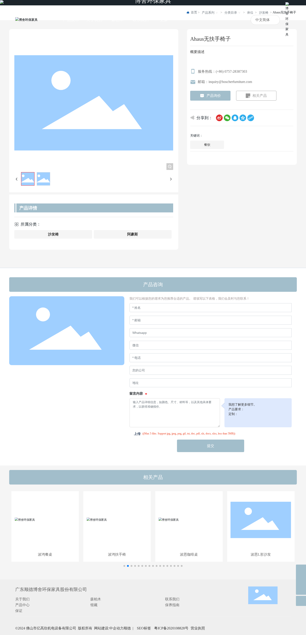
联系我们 (172, 599)
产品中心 (22, 605)
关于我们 (22, 599)
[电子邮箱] (301, 580)
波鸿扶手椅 (117, 554)
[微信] (227, 117)
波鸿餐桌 (45, 554)
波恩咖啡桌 (189, 554)
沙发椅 (53, 234)
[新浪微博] (219, 117)
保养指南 (172, 605)
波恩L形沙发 (261, 554)
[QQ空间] (242, 117)
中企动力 (116, 628)
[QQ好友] (235, 117)
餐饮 (207, 144)
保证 (18, 611)
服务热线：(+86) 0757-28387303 (222, 71)
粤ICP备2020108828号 (171, 628)
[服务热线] (301, 570)
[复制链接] (250, 117)
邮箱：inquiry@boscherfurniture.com (225, 82)
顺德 (127, 628)
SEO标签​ (144, 628)
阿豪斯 (132, 234)
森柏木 (95, 599)
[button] (124, 566)
